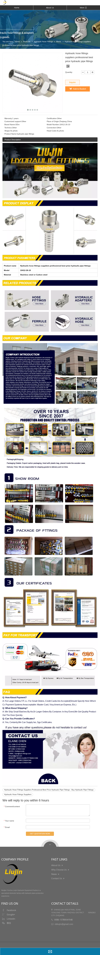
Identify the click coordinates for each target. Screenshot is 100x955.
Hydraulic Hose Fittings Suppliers (17, 794)
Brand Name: (9, 124)
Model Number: (53, 124)
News (54, 874)
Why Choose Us (59, 869)
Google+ (11, 914)
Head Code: (52, 131)
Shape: (7, 131)
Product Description (13, 140)
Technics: (8, 128)
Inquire (72, 82)
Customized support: (12, 121)
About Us (50, 7)
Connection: (52, 128)
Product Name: (10, 134)
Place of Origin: (53, 121)
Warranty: (8, 118)
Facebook (11, 910)
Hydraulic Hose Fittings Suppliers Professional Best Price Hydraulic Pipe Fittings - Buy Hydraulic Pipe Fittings (48, 790)
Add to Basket (79, 89)
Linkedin (11, 918)
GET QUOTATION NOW (40, 834)
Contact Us (57, 878)
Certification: (52, 118)
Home (16, 7)
